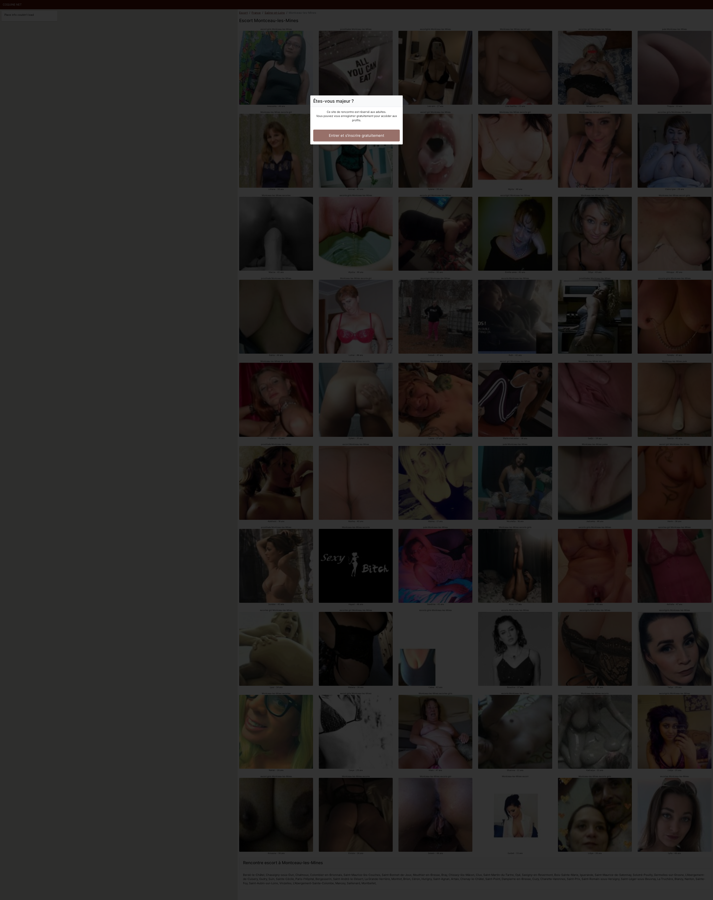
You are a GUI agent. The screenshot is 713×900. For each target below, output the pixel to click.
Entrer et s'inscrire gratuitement (356, 135)
